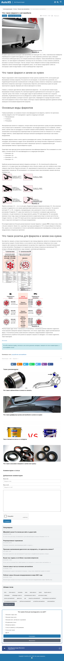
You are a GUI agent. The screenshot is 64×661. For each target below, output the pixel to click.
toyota (40, 592)
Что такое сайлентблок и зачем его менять (17, 390)
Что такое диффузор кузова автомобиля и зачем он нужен (22, 415)
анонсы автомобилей (9, 598)
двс (25, 598)
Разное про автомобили (23, 9)
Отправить (7, 521)
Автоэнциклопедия (7, 9)
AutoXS (6, 2)
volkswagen (7, 595)
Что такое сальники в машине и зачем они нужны (19, 464)
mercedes (20, 592)
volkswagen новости (17, 595)
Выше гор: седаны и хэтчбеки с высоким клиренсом (20, 558)
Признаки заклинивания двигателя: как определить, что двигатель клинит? (28, 549)
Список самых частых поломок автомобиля (18, 566)
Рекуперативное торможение (13, 541)
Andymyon (56, 15)
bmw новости (12, 592)
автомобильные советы (30, 595)
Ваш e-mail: (6, 485)
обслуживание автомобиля (10, 601)
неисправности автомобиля (49, 598)
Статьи (15, 9)
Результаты (32, 640)
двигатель (19, 598)
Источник (4, 340)
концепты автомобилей (34, 598)
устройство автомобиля (19, 354)
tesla (26, 592)
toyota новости (47, 592)
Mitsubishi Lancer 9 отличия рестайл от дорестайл (19, 532)
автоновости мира (42, 595)
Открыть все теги (9, 604)
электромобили (51, 601)
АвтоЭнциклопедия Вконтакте (16, 648)
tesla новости (33, 592)
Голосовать (32, 636)
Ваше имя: (6, 478)
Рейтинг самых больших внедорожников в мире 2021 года (22, 575)
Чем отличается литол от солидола (15, 439)
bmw (5, 592)
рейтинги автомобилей (25, 601)
